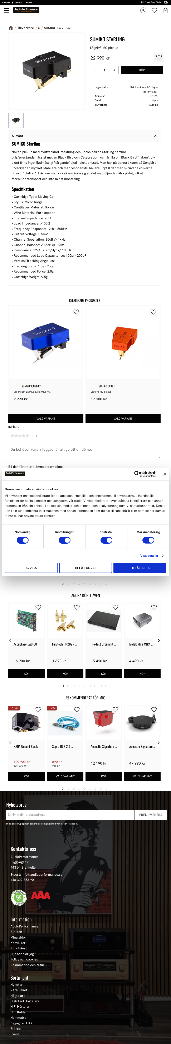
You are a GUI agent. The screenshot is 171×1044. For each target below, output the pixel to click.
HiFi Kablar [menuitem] (18, 1012)
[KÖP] (142, 70)
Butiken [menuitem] (16, 932)
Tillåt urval (85, 568)
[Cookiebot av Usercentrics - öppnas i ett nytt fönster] (137, 474)
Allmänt (17, 136)
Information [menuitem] (21, 919)
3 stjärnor (20, 436)
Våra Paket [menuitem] (18, 990)
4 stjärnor (23, 436)
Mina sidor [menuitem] (18, 937)
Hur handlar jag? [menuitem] (22, 954)
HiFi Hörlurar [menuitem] (20, 1006)
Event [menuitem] (14, 1034)
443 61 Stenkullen (24, 867)
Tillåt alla (140, 568)
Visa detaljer (149, 555)
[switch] (64, 540)
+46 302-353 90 (22, 880)
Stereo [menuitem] (15, 1029)
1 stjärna (12, 436)
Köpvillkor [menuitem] (18, 943)
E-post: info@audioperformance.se (36, 874)
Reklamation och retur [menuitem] (27, 965)
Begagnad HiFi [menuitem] (21, 1023)
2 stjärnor (16, 436)
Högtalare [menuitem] (17, 996)
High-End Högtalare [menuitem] (25, 1001)
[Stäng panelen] (164, 473)
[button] (7, 10)
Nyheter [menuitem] (16, 985)
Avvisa (31, 568)
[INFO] (45, 418)
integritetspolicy (69, 823)
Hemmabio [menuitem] (18, 1018)
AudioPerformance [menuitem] (24, 926)
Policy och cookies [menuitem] (24, 959)
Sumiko (153, 105)
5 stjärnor (27, 436)
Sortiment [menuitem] (19, 977)
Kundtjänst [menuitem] (18, 948)
